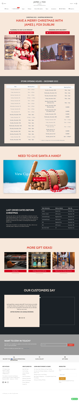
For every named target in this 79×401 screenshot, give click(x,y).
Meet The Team (25, 369)
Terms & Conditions (26, 376)
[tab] (19, 317)
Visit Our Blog (25, 371)
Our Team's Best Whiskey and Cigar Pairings (43, 369)
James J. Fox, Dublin (8, 393)
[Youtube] (5, 382)
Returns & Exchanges (26, 380)
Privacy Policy (26, 348)
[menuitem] (6, 9)
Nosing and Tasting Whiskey (39, 380)
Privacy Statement (25, 382)
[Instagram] (8, 382)
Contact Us (24, 384)
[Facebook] (3, 382)
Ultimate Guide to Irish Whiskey (40, 374)
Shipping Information (26, 378)
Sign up (62, 378)
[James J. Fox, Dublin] (39, 3)
